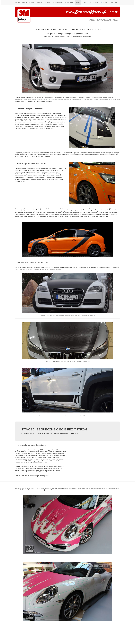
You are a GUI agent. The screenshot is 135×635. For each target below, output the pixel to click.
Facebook (105, 2)
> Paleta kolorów (58, 2)
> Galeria (47, 2)
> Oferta (39, 2)
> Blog (78, 2)
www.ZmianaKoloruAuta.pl (25, 2)
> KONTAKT (114, 2)
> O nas (85, 2)
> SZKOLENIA (94, 2)
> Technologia (69, 2)
